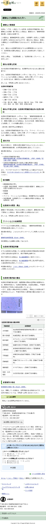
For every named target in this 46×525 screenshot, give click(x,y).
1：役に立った (10, 454)
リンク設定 (29, 490)
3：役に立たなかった (12, 455)
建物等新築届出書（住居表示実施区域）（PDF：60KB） (22, 158)
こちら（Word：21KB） (21, 266)
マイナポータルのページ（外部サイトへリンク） (23, 172)
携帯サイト (6, 494)
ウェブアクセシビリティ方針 (11, 488)
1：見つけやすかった (12, 461)
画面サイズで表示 (38, 316)
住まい (21, 478)
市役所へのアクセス (9, 513)
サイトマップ (6, 484)
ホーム (3, 478)
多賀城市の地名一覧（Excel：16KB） (13, 387)
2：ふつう (21, 454)
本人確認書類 (23, 257)
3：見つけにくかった (12, 463)
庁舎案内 (5, 518)
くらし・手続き (12, 478)
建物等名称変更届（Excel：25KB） (13, 237)
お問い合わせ (29, 487)
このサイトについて (32, 484)
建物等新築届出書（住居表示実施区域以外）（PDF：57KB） (24, 164)
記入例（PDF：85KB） (12, 166)
